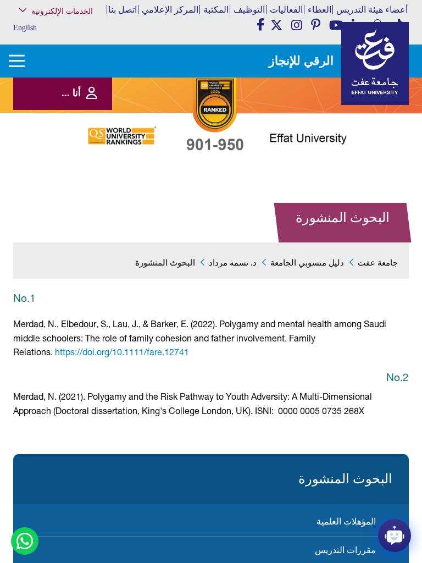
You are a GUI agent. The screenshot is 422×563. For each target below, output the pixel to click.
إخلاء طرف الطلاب (71, 169)
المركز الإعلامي (170, 9)
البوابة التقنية (78, 209)
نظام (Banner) (77, 34)
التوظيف (249, 9)
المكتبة (216, 9)
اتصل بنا (122, 9)
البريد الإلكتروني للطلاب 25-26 (61, 183)
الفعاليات (286, 9)
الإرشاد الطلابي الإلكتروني (63, 158)
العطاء (319, 9)
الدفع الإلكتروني (74, 146)
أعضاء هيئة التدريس (372, 9)
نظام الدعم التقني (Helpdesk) (72, 121)
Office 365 (81, 136)
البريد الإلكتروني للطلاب (65, 198)
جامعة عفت (378, 262)
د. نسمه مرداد (233, 262)
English (25, 28)
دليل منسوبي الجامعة (307, 262)
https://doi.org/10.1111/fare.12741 (122, 352)
